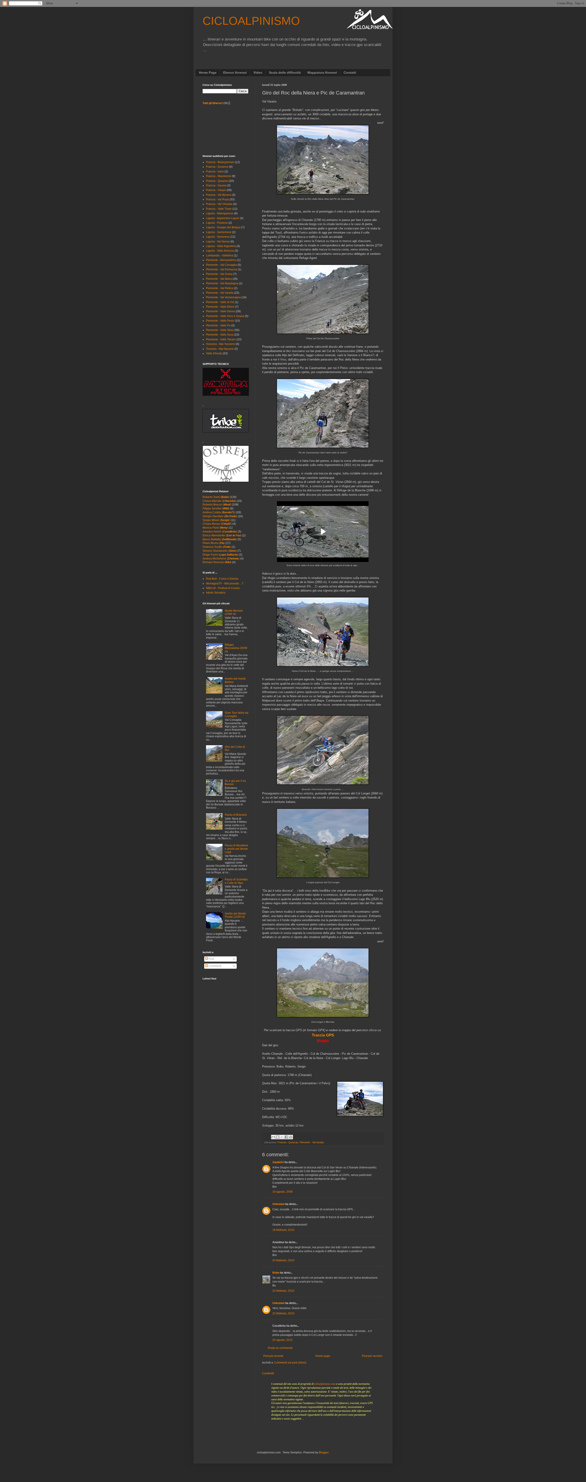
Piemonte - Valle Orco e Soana (225, 316)
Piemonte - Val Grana (219, 274)
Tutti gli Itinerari (212, 103)
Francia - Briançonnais (220, 162)
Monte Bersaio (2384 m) (234, 612)
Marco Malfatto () (220, 539)
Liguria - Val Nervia (218, 241)
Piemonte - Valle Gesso (220, 311)
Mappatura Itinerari (322, 72)
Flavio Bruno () (214, 543)
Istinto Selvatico (215, 592)
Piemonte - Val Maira (219, 278)
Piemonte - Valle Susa (219, 334)
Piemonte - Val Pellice (219, 288)
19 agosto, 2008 (282, 1191)
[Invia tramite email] (273, 1137)
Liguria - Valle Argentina (221, 246)
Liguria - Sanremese (218, 232)
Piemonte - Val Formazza (221, 269)
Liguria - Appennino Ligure (222, 218)
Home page (322, 1356)
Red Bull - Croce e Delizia (222, 578)
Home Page (208, 72)
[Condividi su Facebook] (286, 1137)
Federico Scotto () (217, 547)
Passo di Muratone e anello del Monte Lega (236, 849)
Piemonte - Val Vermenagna (223, 297)
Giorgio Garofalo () (220, 516)
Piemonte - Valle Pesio (220, 320)
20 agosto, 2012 (282, 1340)
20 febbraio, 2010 (283, 1260)
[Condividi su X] (282, 1137)
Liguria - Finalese (217, 222)
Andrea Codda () (219, 512)
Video (257, 72)
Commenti (214, 966)
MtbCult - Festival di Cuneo (223, 588)
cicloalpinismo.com (324, 1383)
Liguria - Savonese (218, 236)
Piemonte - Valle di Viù (220, 302)
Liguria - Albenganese (219, 213)
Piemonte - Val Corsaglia (221, 264)
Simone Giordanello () (220, 550)
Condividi (268, 1373)
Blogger (323, 1452)
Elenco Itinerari (235, 72)
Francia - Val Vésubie (219, 204)
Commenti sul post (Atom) (290, 1362)
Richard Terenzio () (217, 562)
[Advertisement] (223, 129)
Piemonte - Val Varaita (312, 1142)
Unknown (278, 1204)
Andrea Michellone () (221, 558)
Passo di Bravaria (236, 814)
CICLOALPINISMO (251, 20)
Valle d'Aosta (214, 353)
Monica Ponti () (215, 527)
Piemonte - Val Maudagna (222, 283)
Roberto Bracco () (217, 504)
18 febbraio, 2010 (283, 1230)
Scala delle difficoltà (285, 72)
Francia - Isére (215, 171)
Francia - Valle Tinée (219, 208)
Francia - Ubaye (216, 190)
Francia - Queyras (288, 1142)
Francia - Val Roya (217, 199)
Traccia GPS (323, 1035)
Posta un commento (280, 1348)
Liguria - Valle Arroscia (220, 250)
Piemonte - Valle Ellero (220, 306)
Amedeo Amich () (220, 531)
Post (211, 958)
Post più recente (273, 1356)
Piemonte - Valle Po (218, 325)
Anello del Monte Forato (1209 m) (235, 915)
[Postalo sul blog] (277, 1137)
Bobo (275, 1272)
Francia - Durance (217, 166)
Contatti (350, 72)
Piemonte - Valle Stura (220, 330)
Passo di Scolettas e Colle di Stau (236, 881)
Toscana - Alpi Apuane (220, 348)
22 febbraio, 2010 (283, 1290)
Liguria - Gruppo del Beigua (223, 227)
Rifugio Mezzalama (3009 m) (236, 648)
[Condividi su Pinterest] (290, 1137)
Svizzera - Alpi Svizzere (220, 344)
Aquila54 (278, 1162)
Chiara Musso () (217, 523)
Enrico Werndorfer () (222, 535)
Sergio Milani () (216, 520)
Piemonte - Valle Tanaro (221, 339)
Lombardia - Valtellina (219, 255)
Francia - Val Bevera (218, 194)
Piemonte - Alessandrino (221, 260)
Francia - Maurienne (218, 176)
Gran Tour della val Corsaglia (236, 714)
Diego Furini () (220, 554)
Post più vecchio (372, 1356)
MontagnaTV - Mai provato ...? (224, 583)
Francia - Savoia (216, 185)
